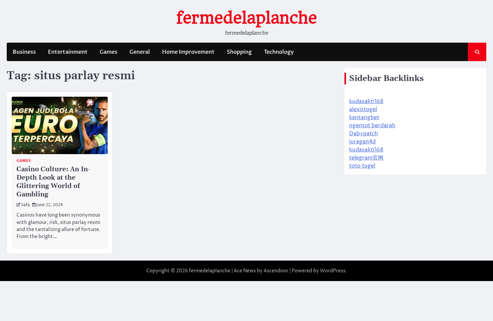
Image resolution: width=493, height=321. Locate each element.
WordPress (332, 271)
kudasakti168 (366, 101)
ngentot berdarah (372, 125)
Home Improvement (188, 52)
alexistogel (363, 109)
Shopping (239, 52)
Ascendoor (276, 271)
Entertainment (68, 52)
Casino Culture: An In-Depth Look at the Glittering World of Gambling (53, 181)
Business (24, 52)
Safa (25, 205)
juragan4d (362, 141)
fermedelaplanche (246, 17)
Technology (279, 52)
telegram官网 (366, 158)
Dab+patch (363, 133)
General (139, 52)
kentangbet (364, 117)
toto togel (362, 166)
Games (108, 52)
